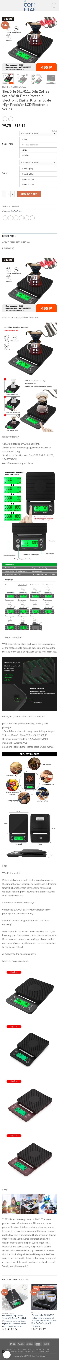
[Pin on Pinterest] (26, 217)
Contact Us (42, 1351)
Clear (54, 131)
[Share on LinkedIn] (32, 217)
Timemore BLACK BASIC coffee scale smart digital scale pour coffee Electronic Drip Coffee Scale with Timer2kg (43, 1320)
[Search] (54, 5)
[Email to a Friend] (21, 217)
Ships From (7, 144)
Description (9, 236)
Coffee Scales (18, 87)
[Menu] (4, 5)
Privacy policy (44, 1349)
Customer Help (26, 1349)
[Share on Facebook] (10, 217)
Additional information (16, 242)
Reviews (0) (8, 248)
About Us (11, 1349)
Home (5, 87)
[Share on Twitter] (15, 217)
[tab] (29, 236)
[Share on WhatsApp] (5, 217)
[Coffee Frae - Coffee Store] (29, 5)
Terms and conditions (23, 1351)
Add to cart (29, 194)
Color (5, 173)
